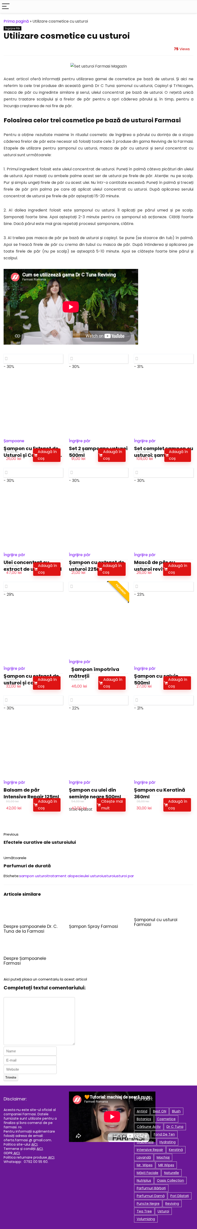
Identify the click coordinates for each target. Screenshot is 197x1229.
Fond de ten (164, 1134)
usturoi (108, 875)
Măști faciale (147, 1172)
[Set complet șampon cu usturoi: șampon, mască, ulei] (163, 405)
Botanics (144, 1119)
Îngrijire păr (80, 441)
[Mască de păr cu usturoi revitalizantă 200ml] (163, 519)
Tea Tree (144, 1211)
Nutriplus (144, 1180)
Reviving (172, 1203)
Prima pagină (16, 21)
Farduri (142, 1134)
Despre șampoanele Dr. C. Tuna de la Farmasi (30, 929)
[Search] (189, 6)
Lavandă (144, 1157)
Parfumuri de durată (27, 866)
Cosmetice (166, 1119)
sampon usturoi (33, 875)
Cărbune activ (149, 1126)
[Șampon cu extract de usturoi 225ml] (98, 519)
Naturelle (171, 1172)
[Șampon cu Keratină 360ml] (163, 747)
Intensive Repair (150, 1149)
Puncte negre (148, 1203)
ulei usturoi (92, 875)
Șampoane (14, 441)
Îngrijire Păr (12, 28)
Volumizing (146, 1219)
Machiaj (163, 1157)
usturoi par (124, 875)
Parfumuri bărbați (151, 1188)
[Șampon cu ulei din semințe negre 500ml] (98, 747)
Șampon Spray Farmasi (93, 926)
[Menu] (6, 6)
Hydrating (168, 1142)
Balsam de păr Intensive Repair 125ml (31, 793)
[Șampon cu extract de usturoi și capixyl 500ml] (33, 633)
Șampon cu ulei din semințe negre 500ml (95, 793)
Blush (176, 1111)
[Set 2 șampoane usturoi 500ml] (98, 405)
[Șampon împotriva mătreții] (98, 627)
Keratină (176, 1149)
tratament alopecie (65, 875)
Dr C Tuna (174, 1126)
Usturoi (163, 1211)
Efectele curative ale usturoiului (40, 842)
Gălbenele (145, 1142)
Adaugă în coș (47, 455)
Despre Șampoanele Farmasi (25, 961)
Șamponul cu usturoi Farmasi (155, 922)
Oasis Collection (170, 1180)
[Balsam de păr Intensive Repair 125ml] (33, 747)
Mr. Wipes (145, 1165)
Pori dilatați (179, 1195)
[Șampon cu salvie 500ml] (163, 633)
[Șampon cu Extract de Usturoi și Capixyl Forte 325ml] (33, 405)
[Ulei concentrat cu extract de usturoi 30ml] (33, 519)
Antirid (142, 1111)
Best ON (159, 1111)
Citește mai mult (112, 805)
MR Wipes (166, 1165)
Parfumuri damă (151, 1195)
